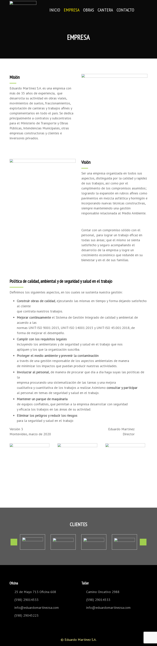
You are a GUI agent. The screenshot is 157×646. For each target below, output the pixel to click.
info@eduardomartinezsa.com (36, 607)
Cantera (105, 10)
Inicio (54, 10)
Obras (88, 10)
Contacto (125, 10)
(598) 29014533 (26, 599)
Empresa (71, 10)
